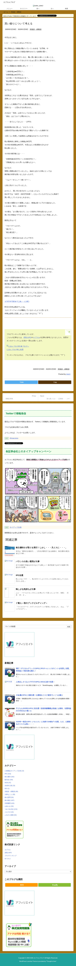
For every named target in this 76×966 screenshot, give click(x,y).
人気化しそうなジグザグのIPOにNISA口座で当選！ (35, 682)
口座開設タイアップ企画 (14, 771)
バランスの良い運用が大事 (28, 561)
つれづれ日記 (11, 809)
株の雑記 (9, 800)
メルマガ (9, 812)
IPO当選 (19, 575)
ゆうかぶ (8, 858)
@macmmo (14, 438)
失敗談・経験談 (16, 12)
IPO (8, 774)
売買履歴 (9, 803)
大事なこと (10, 794)
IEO (7, 788)
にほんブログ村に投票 (15, 349)
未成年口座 (10, 785)
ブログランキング (11, 855)
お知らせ (9, 806)
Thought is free (51, 961)
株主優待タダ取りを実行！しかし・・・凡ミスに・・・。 (41, 547)
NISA (8, 782)
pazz (68, 374)
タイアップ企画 (15, 527)
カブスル (36, 337)
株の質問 (9, 797)
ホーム (6, 12)
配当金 (9, 779)
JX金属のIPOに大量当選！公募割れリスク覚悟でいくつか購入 (39, 695)
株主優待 (9, 777)
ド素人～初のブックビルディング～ (32, 603)
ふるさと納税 (11, 815)
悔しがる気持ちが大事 (26, 589)
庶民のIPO (27, 337)
